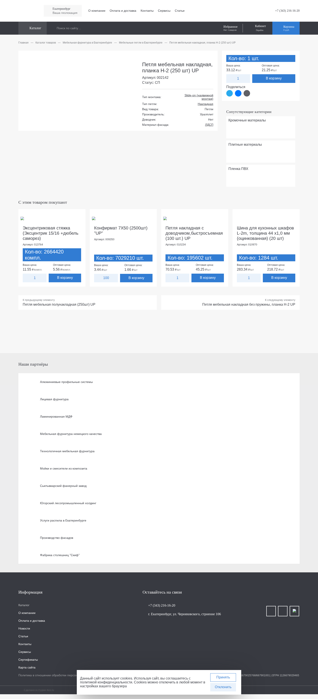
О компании (96, 10)
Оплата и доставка (123, 10)
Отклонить (223, 687)
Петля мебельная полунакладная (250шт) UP (59, 304)
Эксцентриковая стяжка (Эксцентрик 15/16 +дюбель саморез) (50, 233)
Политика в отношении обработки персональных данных (58, 675)
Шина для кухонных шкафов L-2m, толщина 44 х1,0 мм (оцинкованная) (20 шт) (265, 233)
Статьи (180, 10)
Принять (223, 677)
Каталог (23, 605)
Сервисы (164, 10)
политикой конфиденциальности (106, 682)
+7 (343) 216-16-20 (287, 10)
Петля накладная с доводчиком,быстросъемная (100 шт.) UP (194, 233)
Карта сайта (26, 667)
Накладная (205, 104)
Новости (24, 628)
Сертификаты (28, 659)
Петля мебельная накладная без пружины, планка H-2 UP (248, 304)
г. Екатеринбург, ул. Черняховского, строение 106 (184, 614)
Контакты (147, 10)
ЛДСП (209, 124)
